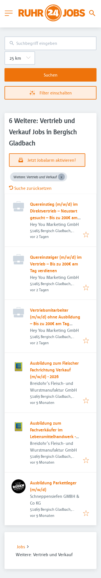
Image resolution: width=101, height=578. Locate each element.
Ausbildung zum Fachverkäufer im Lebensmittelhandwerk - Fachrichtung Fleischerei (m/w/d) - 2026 (53, 436)
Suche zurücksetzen (33, 188)
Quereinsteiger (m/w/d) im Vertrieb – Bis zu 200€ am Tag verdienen (56, 263)
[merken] (85, 235)
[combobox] (50, 43)
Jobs (21, 546)
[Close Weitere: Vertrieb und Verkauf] (61, 177)
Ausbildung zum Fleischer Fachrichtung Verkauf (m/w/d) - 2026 (54, 369)
